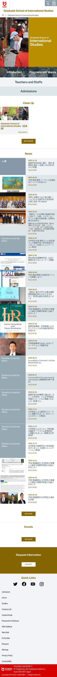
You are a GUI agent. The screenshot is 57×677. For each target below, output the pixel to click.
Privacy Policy (7, 655)
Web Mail (5, 632)
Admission (6, 592)
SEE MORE (28, 141)
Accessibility (7, 661)
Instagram (41, 584)
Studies (5, 603)
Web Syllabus (7, 626)
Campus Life (7, 609)
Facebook (24, 584)
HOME (3, 15)
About (4, 597)
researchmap (7, 615)
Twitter (15, 584)
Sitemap (5, 649)
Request (5, 644)
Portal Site (6, 638)
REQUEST (28, 564)
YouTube (33, 584)
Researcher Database (10, 621)
